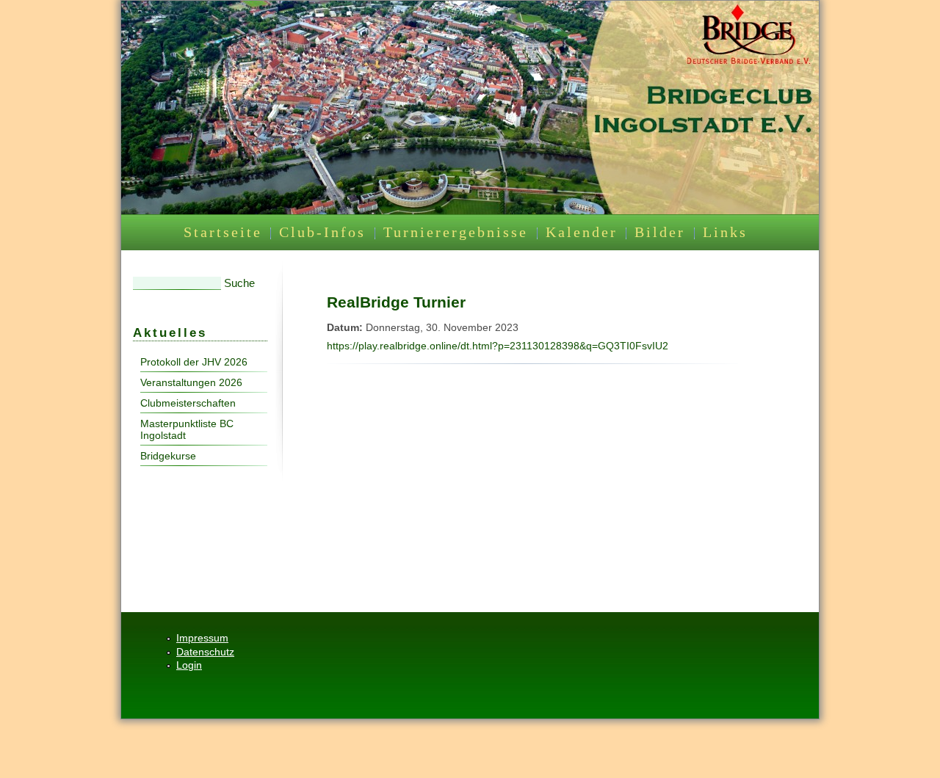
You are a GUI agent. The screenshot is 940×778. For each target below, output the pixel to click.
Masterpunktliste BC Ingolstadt (187, 429)
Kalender (582, 232)
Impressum (202, 638)
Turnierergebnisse (455, 232)
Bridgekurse (168, 456)
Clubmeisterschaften (188, 403)
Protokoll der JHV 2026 (193, 362)
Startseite (223, 232)
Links (725, 232)
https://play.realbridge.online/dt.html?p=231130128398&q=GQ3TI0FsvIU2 (497, 346)
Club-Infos (322, 232)
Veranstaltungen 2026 (191, 382)
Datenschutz (205, 652)
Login (189, 665)
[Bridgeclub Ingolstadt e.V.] (470, 211)
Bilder (659, 232)
